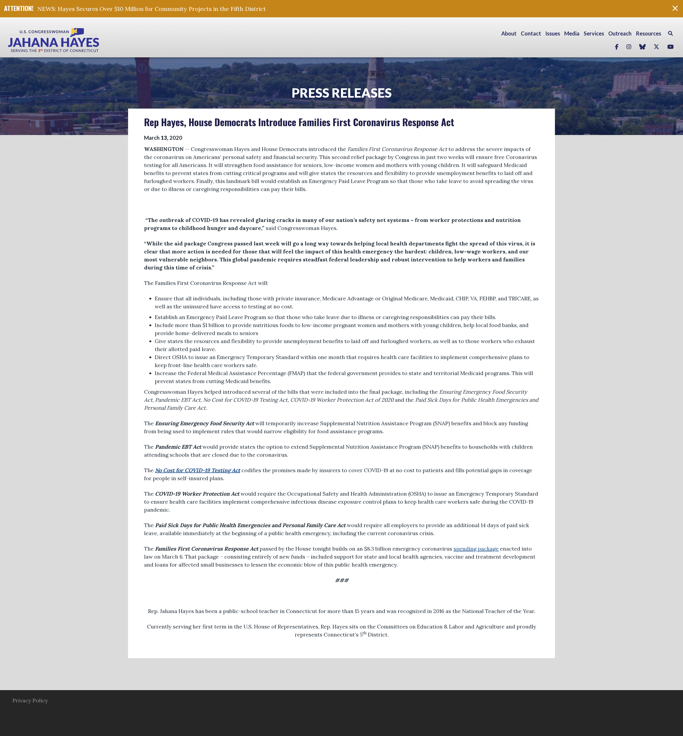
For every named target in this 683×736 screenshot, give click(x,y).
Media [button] (571, 33)
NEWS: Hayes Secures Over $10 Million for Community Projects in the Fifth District (151, 9)
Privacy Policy (30, 700)
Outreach (620, 33)
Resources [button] (648, 33)
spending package (476, 548)
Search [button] (670, 33)
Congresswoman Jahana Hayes (72, 40)
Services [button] (594, 33)
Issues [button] (552, 33)
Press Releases (342, 92)
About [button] (509, 33)
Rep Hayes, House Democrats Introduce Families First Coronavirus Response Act (299, 122)
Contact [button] (531, 33)
